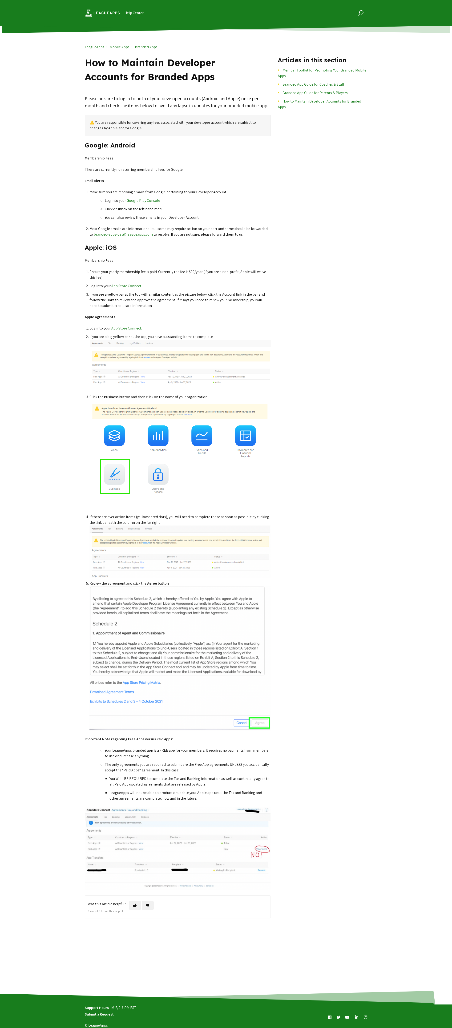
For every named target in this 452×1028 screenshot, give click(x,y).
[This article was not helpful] (148, 905)
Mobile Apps (119, 46)
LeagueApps (94, 46)
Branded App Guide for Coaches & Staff (313, 84)
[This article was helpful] (135, 905)
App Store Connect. (126, 328)
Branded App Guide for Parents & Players (315, 92)
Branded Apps (146, 46)
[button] (360, 13)
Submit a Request (99, 1014)
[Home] (102, 13)
